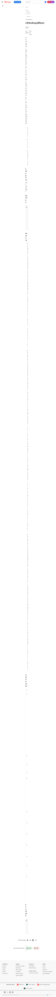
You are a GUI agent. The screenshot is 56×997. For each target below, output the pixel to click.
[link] (8, 2)
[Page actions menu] (27, 27)
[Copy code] (26, 207)
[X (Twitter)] (7, 992)
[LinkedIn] (10, 992)
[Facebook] (5, 992)
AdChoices (50, 994)
